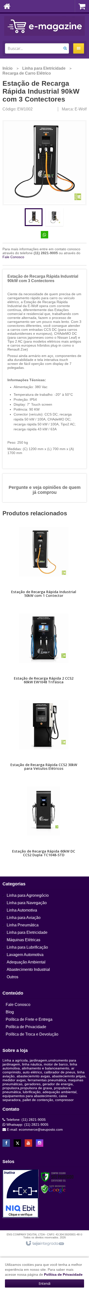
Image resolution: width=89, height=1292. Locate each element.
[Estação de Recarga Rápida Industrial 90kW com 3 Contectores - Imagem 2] (54, 217)
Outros (12, 977)
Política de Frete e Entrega (29, 1019)
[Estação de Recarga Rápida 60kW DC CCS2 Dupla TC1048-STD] (44, 824)
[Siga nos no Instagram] (39, 1143)
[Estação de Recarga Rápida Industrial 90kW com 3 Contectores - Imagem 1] (34, 217)
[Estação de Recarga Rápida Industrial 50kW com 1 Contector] (44, 565)
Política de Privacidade (26, 1027)
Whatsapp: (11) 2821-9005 (26, 1124)
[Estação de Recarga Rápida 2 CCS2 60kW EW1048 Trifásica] (44, 651)
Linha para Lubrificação (27, 947)
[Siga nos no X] (17, 1143)
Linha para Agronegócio (28, 895)
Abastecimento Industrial (28, 969)
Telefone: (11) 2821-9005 (25, 1120)
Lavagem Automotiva (25, 955)
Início (7, 68)
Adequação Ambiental (26, 962)
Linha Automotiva (22, 910)
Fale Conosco (13, 257)
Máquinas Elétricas (23, 940)
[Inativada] (20, 1193)
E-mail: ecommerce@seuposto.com (34, 1129)
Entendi (44, 1283)
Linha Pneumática (23, 925)
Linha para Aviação (24, 918)
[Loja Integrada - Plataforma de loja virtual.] (44, 1243)
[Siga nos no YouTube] (28, 1143)
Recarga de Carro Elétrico (26, 73)
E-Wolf (81, 109)
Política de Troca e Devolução (32, 1034)
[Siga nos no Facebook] (6, 1143)
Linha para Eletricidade (44, 68)
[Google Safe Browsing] (53, 1189)
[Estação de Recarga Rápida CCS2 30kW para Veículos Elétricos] (44, 738)
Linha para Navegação (27, 903)
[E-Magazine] (44, 26)
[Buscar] (65, 48)
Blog (10, 1012)
